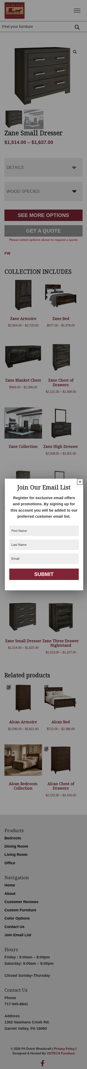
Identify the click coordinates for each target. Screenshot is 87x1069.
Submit (44, 574)
